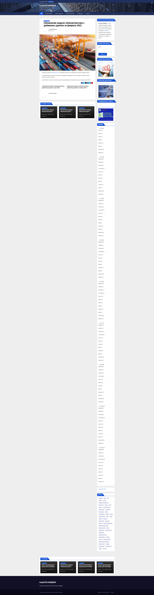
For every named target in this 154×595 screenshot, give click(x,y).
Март (99, 146)
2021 (101, 323)
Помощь (112, 592)
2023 (101, 240)
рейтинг (107, 537)
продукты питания (102, 534)
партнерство (101, 530)
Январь (100, 152)
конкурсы (105, 518)
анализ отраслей (106, 507)
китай (111, 514)
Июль (99, 133)
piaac (105, 498)
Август (99, 130)
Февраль (100, 149)
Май (99, 139)
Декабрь (100, 158)
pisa (108, 498)
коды (111, 516)
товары (100, 548)
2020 (101, 364)
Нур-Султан (101, 505)
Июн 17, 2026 (101, 569)
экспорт (104, 548)
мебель (100, 523)
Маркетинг (80, 13)
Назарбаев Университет (103, 502)
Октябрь (100, 165)
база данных (101, 511)
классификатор (102, 516)
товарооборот (108, 546)
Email (99, 46)
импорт (107, 514)
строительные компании (104, 541)
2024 (101, 198)
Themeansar (60, 592)
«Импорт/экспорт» (55, 72)
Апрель (100, 143)
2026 (101, 128)
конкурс (100, 518)
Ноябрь (100, 162)
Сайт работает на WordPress (44, 592)
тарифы (107, 544)
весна (106, 511)
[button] (113, 13)
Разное (88, 13)
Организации (48, 13)
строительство (102, 544)
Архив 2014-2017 (102, 489)
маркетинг (107, 521)
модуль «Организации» (103, 525)
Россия (106, 505)
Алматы (100, 500)
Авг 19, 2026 (45, 569)
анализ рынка (101, 509)
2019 (101, 406)
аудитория (108, 509)
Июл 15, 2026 (64, 569)
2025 (101, 157)
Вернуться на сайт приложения (104, 592)
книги (107, 516)
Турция (100, 507)
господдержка (101, 514)
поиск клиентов (108, 530)
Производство (70, 13)
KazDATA (106, 30)
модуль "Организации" (107, 523)
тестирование (101, 546)
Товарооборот (59, 13)
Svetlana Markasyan (53, 29)
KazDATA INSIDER (47, 5)
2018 (101, 447)
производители (102, 537)
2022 (101, 281)
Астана (104, 500)
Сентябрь (100, 168)
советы (100, 539)
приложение (101, 532)
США (110, 505)
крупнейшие (101, 521)
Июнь (99, 136)
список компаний (106, 539)
